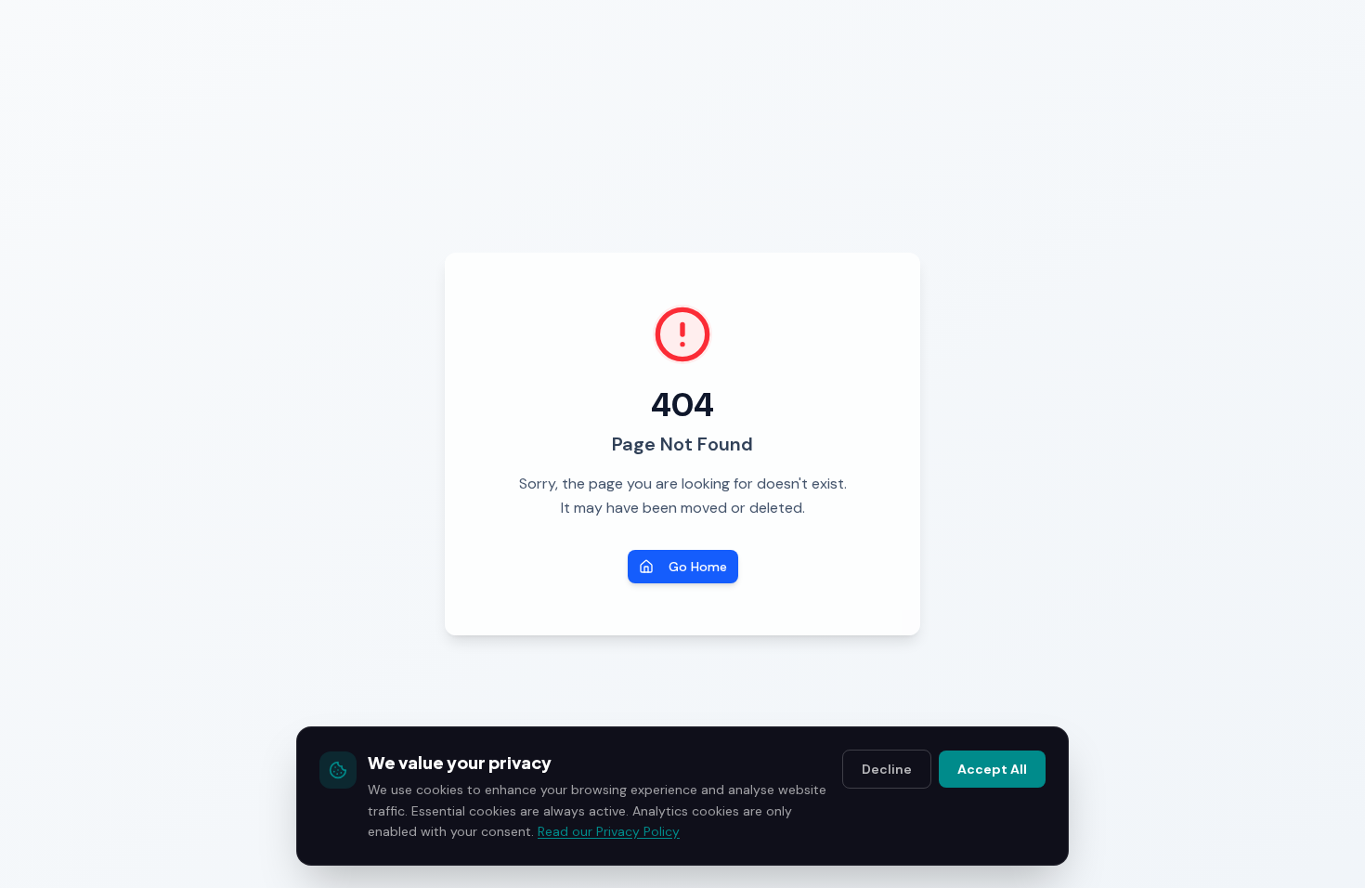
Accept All (992, 769)
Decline (887, 769)
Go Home (698, 566)
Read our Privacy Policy (609, 831)
